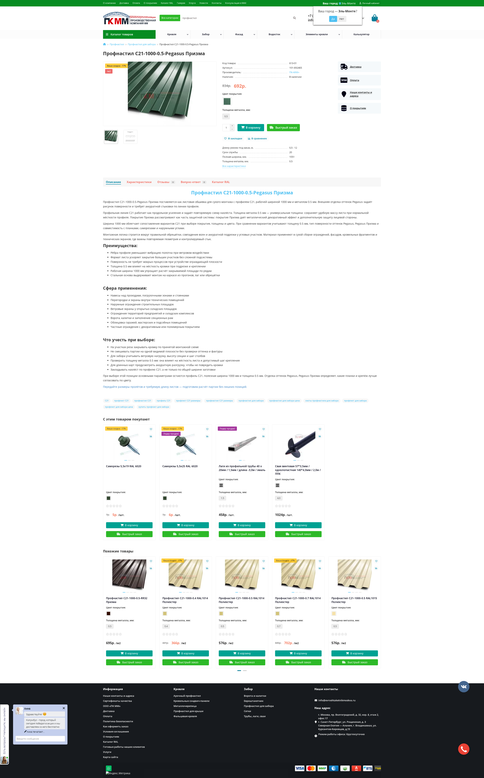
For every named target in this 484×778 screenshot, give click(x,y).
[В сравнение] (151, 436)
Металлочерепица (185, 706)
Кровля (171, 34)
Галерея (181, 3)
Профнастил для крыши (188, 711)
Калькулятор (361, 34)
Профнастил (117, 44)
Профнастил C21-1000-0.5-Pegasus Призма (242, 192)
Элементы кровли (317, 34)
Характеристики (139, 182)
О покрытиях (150, 3)
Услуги (192, 3)
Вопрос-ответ (193, 182)
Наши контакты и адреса (118, 695)
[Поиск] (294, 18)
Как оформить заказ (115, 726)
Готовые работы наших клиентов (124, 747)
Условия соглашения (116, 731)
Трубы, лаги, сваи (255, 716)
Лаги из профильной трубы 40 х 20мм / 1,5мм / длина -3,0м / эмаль (242, 468)
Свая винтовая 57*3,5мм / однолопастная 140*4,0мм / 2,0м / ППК (298, 469)
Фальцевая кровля (185, 716)
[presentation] (103, 612)
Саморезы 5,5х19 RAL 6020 (123, 466)
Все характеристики (234, 166)
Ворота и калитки (255, 695)
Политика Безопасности (118, 721)
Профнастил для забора (142, 44)
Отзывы (165, 182)
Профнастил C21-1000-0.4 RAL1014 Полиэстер (185, 600)
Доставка (124, 3)
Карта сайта (110, 757)
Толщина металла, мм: (236, 110)
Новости (203, 3)
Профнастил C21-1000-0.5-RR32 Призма (126, 600)
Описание (113, 182)
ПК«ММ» (294, 72)
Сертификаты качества (117, 701)
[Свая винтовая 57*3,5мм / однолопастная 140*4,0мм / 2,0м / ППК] (298, 444)
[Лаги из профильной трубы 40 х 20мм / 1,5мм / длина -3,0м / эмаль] (242, 444)
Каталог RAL (167, 3)
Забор (205, 34)
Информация (113, 689)
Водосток (274, 34)
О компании (109, 3)
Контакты (216, 3)
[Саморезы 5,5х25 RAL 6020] (185, 444)
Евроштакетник (253, 701)
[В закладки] (151, 429)
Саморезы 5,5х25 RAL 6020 (180, 466)
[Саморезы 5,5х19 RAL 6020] (129, 444)
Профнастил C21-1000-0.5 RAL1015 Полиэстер (354, 600)
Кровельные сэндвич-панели (191, 701)
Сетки (247, 711)
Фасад (239, 34)
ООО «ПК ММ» (111, 706)
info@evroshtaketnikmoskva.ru (336, 700)
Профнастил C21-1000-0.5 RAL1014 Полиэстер (241, 600)
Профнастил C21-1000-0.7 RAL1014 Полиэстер (298, 600)
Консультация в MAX (235, 3)
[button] (239, 670)
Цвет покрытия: (232, 93)
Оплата (136, 3)
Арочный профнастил (187, 695)
